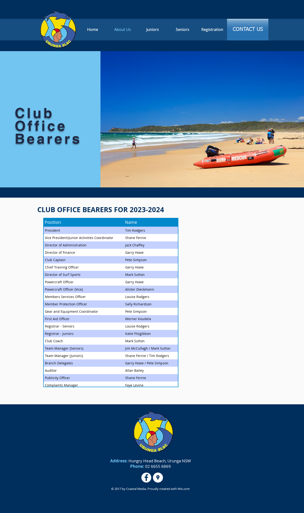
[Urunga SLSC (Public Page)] (146, 478)
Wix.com (183, 489)
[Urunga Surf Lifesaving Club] (158, 478)
